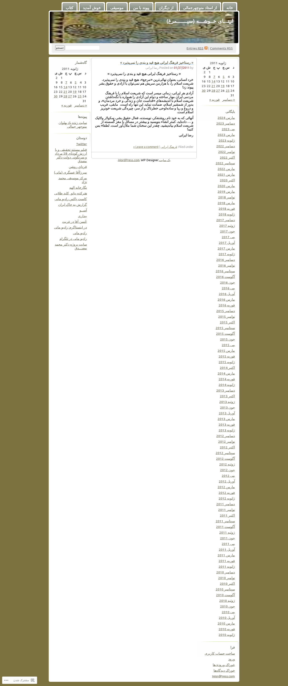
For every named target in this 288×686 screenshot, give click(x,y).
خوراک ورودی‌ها (224, 665)
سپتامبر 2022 (225, 163)
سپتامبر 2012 (225, 453)
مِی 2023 (228, 129)
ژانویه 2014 (227, 385)
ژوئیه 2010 (227, 600)
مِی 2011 (228, 544)
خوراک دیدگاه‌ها (224, 670)
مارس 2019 (226, 191)
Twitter (81, 144)
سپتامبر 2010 (225, 589)
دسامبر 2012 (225, 436)
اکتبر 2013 (227, 396)
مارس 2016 (226, 299)
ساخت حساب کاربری (220, 653)
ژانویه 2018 (227, 214)
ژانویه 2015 (227, 362)
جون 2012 (227, 470)
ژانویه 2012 (227, 498)
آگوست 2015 (225, 333)
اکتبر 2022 (227, 157)
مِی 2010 (228, 612)
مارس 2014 (226, 373)
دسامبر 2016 (225, 260)
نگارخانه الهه (78, 187)
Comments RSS (221, 48)
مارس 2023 (226, 135)
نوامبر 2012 (226, 441)
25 (228, 90)
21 (213, 86)
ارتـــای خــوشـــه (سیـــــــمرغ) (200, 21)
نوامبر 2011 (226, 510)
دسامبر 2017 (225, 220)
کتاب (69, 8)
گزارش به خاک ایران (72, 204)
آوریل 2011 (227, 549)
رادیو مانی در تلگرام (73, 239)
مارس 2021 (226, 174)
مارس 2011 (226, 555)
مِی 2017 (228, 237)
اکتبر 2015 (227, 322)
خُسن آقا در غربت (74, 221)
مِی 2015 (228, 345)
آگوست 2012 (225, 458)
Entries (195, 48)
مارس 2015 (226, 350)
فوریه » (214, 99)
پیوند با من (141, 8)
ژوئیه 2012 (227, 464)
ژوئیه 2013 (227, 402)
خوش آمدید (92, 8)
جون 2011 (227, 538)
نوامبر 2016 (226, 265)
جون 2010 (227, 606)
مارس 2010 (226, 623)
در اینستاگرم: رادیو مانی (70, 227)
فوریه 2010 (227, 629)
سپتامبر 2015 (225, 328)
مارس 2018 (226, 203)
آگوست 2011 (225, 527)
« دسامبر (228, 99)
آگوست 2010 (225, 595)
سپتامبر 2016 (225, 271)
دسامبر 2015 (225, 311)
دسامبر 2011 (225, 504)
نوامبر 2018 (226, 197)
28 (213, 90)
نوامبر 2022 (226, 152)
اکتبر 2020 (227, 180)
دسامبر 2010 (225, 572)
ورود (231, 659)
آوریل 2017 (227, 243)
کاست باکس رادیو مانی (71, 199)
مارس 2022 (226, 169)
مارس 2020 (226, 186)
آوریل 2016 (227, 294)
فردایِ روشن (78, 167)
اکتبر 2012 (227, 447)
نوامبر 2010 (226, 578)
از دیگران (166, 8)
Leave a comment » (146, 147)
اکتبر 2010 (227, 583)
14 (213, 81)
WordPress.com (223, 676)
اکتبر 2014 (227, 368)
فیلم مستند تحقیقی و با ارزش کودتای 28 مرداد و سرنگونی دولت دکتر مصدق (71, 155)
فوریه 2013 (227, 424)
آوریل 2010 (227, 618)
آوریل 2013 (227, 413)
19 (223, 86)
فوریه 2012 (227, 493)
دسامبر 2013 (225, 390)
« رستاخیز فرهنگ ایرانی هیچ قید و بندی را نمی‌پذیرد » (156, 62)
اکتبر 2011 (227, 515)
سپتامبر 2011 (225, 521)
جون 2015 (227, 339)
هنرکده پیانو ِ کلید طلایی (70, 193)
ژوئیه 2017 (227, 225)
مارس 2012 (226, 487)
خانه (229, 8)
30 (204, 90)
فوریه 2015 (227, 356)
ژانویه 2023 (227, 140)
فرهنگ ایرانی (169, 147)
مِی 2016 (228, 288)
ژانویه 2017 (227, 254)
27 (218, 90)
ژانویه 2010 (227, 635)
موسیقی (117, 8)
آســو (83, 210)
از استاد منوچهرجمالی (200, 8)
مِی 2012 (228, 475)
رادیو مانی (80, 233)
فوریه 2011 (227, 561)
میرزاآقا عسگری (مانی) (70, 172)
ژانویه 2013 (227, 430)
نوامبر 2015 (226, 316)
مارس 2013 (226, 419)
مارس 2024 (226, 118)
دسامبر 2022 (225, 146)
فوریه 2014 (227, 379)
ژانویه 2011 (227, 566)
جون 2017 (227, 231)
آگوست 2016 (225, 277)
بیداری (82, 216)
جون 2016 (227, 282)
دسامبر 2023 (225, 123)
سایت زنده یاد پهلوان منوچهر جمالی (73, 124)
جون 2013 (227, 407)
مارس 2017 (226, 248)
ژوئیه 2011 (227, 532)
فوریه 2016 (227, 305)
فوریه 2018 (227, 208)
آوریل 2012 (227, 481)
